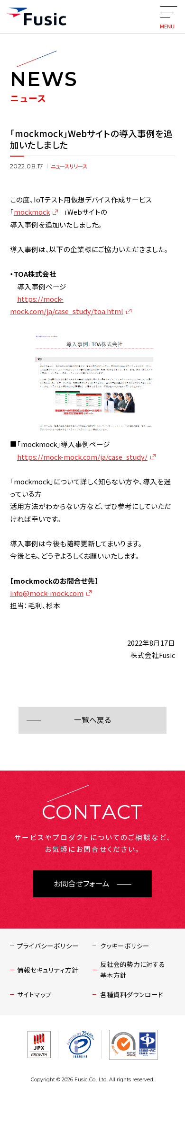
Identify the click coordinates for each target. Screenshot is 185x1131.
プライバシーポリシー (48, 945)
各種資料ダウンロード (131, 994)
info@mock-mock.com (46, 593)
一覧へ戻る (92, 720)
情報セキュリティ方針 (47, 969)
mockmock (32, 212)
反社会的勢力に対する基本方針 (132, 969)
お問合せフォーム (82, 883)
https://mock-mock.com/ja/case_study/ (82, 457)
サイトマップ (34, 994)
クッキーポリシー (124, 945)
